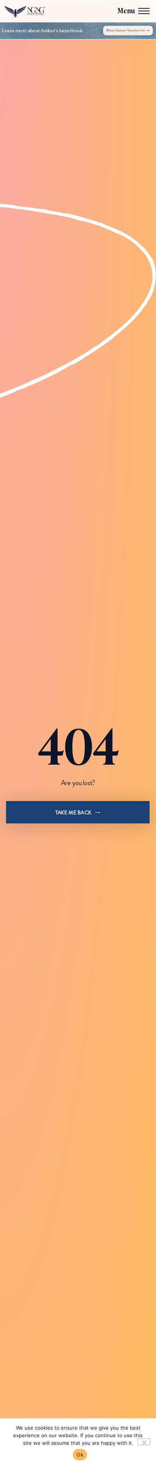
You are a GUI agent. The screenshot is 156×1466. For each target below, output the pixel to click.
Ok (79, 1455)
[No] (143, 1441)
